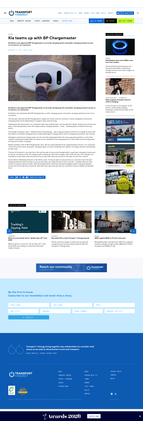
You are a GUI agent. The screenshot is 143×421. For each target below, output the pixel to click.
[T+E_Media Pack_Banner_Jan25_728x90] (71, 271)
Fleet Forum (95, 13)
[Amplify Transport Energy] (120, 193)
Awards (86, 13)
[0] (120, 168)
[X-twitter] (116, 394)
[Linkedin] (112, 394)
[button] (17, 177)
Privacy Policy (116, 371)
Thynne (116, 399)
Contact (110, 13)
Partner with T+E (70, 13)
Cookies (113, 375)
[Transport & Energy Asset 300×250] (120, 142)
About (60, 13)
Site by (112, 399)
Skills (103, 13)
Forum (80, 13)
